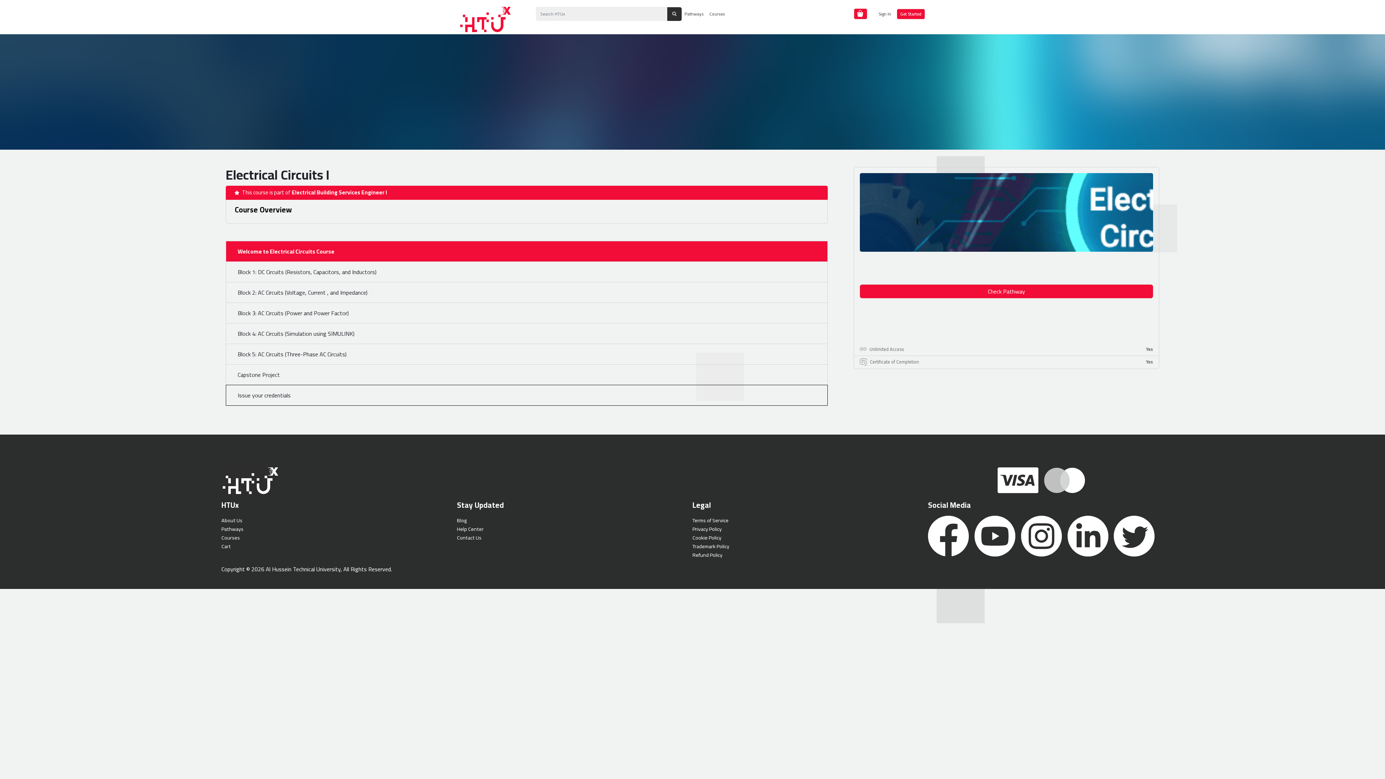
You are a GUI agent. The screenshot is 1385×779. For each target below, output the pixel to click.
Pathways (694, 14)
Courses (717, 14)
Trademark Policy (710, 546)
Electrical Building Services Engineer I (339, 192)
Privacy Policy (707, 529)
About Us (231, 520)
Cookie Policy (706, 537)
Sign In (885, 14)
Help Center (470, 529)
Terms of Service (710, 520)
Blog (462, 520)
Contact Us (469, 537)
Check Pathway (1006, 291)
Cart (226, 546)
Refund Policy (707, 555)
